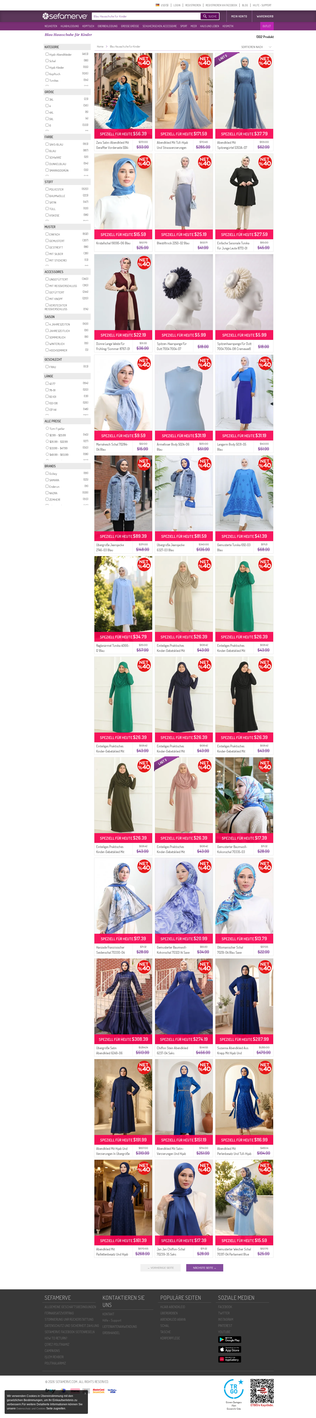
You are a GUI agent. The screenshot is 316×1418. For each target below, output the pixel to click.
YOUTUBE (224, 1332)
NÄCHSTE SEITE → (204, 1267)
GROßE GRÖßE (130, 26)
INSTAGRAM (225, 1319)
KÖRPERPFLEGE (170, 1338)
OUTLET (267, 26)
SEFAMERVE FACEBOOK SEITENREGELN (70, 1332)
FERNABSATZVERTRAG (59, 1313)
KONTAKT (108, 1314)
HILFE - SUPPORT (262, 5)
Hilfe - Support (111, 1320)
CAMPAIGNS (52, 1351)
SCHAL (164, 1326)
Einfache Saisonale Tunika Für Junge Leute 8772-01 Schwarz (233, 248)
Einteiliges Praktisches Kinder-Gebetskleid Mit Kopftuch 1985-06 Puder (172, 852)
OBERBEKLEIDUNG (108, 26)
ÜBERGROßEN (169, 1313)
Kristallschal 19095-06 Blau (113, 243)
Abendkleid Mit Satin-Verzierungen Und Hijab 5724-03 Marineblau (171, 1154)
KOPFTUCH (88, 26)
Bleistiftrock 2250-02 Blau (173, 243)
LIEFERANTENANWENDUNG (119, 1327)
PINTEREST (225, 1326)
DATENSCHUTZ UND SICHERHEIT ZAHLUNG (72, 1326)
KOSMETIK (228, 26)
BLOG (245, 5)
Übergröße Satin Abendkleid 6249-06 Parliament (109, 1053)
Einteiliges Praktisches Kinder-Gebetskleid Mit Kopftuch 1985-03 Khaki (111, 852)
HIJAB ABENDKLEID (172, 1307)
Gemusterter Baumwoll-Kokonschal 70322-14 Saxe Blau (173, 952)
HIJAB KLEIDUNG (70, 26)
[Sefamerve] (66, 16)
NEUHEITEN (51, 26)
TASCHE (165, 1332)
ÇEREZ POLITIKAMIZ (57, 1344)
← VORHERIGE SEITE (160, 1267)
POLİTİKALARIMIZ (55, 1363)
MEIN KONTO (239, 16)
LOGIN (176, 5)
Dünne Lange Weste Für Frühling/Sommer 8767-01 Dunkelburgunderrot (113, 349)
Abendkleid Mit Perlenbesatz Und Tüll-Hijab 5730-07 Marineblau (234, 1154)
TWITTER (223, 1313)
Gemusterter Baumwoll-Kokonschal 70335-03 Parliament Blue (232, 852)
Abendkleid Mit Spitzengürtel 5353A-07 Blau (232, 147)
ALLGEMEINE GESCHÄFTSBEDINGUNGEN (70, 1307)
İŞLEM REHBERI (54, 1357)
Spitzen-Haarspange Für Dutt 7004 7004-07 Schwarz (172, 349)
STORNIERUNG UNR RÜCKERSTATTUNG (69, 1319)
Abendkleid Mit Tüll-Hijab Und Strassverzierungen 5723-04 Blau (172, 147)
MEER (194, 26)
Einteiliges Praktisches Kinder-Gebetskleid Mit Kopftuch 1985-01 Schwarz (234, 751)
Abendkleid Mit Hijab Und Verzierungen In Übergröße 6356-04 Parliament (113, 1154)
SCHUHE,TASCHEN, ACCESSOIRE (160, 26)
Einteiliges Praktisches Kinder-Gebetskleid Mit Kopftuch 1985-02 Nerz (171, 651)
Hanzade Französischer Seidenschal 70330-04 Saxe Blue (110, 952)
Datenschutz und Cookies (31, 1408)
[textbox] (142, 16)
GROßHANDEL (111, 1333)
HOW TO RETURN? (56, 1338)
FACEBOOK (225, 1307)
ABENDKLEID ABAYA (173, 1319)
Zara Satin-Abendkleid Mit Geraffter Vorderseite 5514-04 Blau (112, 147)
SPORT (183, 26)
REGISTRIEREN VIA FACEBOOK (221, 5)
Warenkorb (265, 16)
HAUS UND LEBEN (209, 26)
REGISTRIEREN (193, 5)
